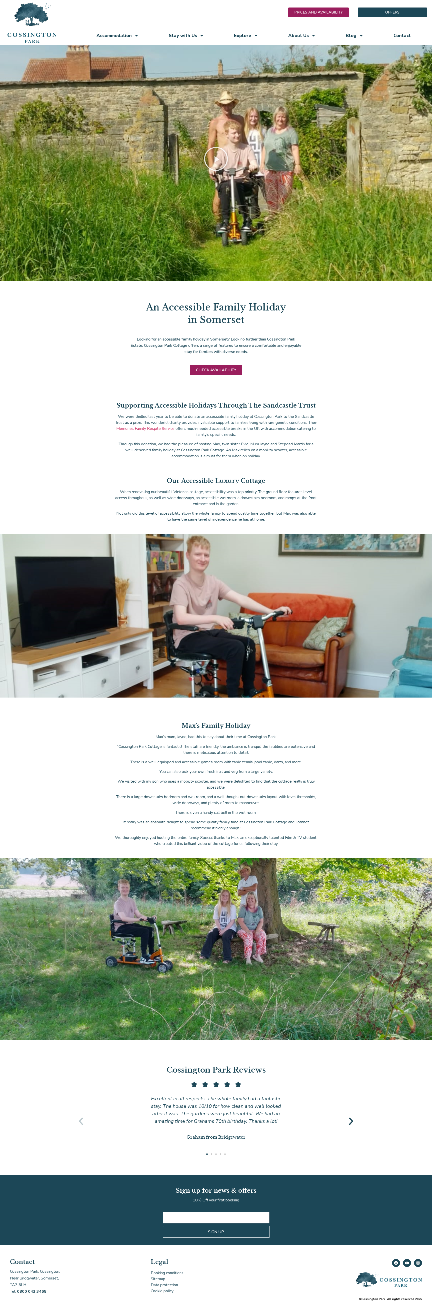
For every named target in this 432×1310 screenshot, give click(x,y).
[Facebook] (396, 1263)
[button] (216, 159)
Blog (351, 36)
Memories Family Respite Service (145, 428)
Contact (402, 36)
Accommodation (114, 36)
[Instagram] (418, 1263)
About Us (298, 36)
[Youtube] (407, 1263)
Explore (242, 36)
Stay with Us (183, 36)
